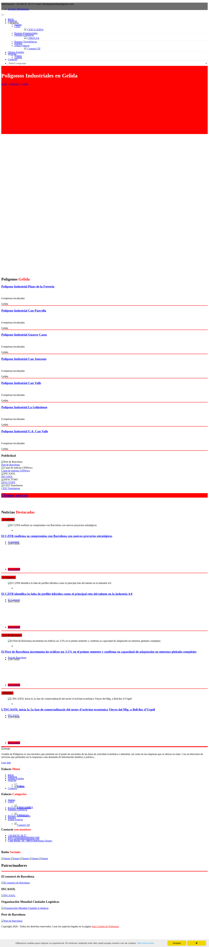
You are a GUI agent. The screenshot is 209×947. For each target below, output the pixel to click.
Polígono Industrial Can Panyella (23, 310)
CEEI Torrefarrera (10, 488)
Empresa (12, 20)
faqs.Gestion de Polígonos (105, 926)
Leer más (6, 762)
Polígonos (14, 84)
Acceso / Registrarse (18, 9)
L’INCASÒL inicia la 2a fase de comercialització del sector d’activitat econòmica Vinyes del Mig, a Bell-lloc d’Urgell (78, 709)
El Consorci (14, 599)
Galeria (18, 57)
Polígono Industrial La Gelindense (24, 407)
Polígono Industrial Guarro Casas (24, 334)
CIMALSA (33, 38)
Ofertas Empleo (16, 52)
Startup (18, 24)
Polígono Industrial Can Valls (21, 383)
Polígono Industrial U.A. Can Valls (24, 431)
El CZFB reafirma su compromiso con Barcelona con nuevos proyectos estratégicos (56, 536)
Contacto (12, 59)
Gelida (24, 84)
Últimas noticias (14, 495)
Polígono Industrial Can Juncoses (23, 359)
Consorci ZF (33, 48)
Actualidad (13, 542)
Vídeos (18, 55)
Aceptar (177, 943)
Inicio (11, 19)
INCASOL (7, 476)
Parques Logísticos (24, 35)
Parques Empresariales (26, 33)
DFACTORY (8, 482)
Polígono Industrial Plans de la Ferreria (27, 286)
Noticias (12, 54)
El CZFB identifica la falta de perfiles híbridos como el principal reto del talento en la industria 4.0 (66, 594)
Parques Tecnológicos (25, 41)
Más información (145, 943)
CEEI (17, 26)
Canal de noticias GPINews (15, 470)
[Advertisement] (104, 111)
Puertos (18, 43)
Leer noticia (14, 569)
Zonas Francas (21, 45)
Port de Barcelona (10, 464)
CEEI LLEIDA (35, 29)
